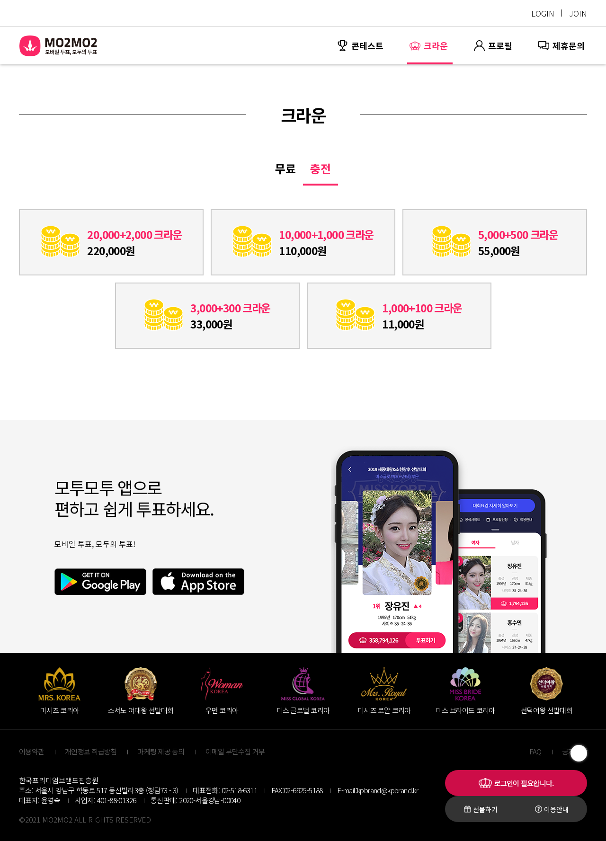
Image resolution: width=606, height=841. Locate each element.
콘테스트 (367, 45)
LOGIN (542, 13)
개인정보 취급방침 (90, 751)
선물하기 (485, 809)
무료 (285, 168)
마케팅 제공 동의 (160, 751)
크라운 (436, 45)
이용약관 (31, 751)
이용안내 (556, 809)
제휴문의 (569, 45)
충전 (320, 168)
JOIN (578, 13)
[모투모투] (58, 45)
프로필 (500, 45)
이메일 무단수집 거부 (235, 751)
